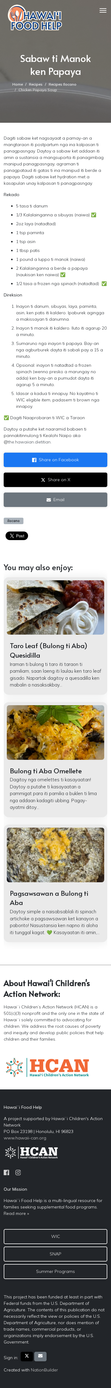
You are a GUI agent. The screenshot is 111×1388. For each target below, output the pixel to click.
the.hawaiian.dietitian (29, 442)
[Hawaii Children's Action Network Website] (47, 1086)
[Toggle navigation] (103, 10)
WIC (55, 1236)
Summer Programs (55, 1271)
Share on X (59, 479)
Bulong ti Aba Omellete (46, 770)
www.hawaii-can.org (25, 1138)
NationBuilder (44, 1370)
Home (17, 84)
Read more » (16, 1213)
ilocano (13, 521)
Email (58, 499)
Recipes (36, 84)
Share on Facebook (59, 459)
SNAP (55, 1254)
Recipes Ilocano (62, 84)
